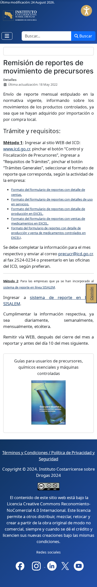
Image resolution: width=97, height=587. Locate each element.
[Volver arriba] (89, 579)
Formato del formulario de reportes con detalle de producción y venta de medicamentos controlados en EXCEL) (48, 233)
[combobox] (46, 36)
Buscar (85, 36)
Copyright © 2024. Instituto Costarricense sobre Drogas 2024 (48, 472)
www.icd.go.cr (16, 149)
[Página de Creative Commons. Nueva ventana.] (48, 486)
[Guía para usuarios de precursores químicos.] (48, 402)
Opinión (91, 293)
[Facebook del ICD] (20, 565)
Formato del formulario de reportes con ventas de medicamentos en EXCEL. (48, 221)
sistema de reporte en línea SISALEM (29, 287)
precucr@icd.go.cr (75, 254)
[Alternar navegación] (6, 36)
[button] (86, 10)
